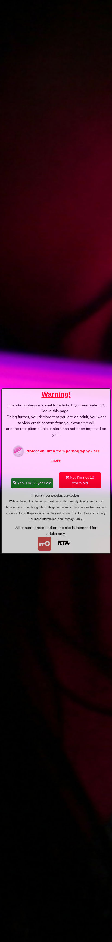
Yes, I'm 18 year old (33, 483)
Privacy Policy (73, 519)
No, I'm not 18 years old (81, 480)
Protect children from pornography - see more (62, 455)
